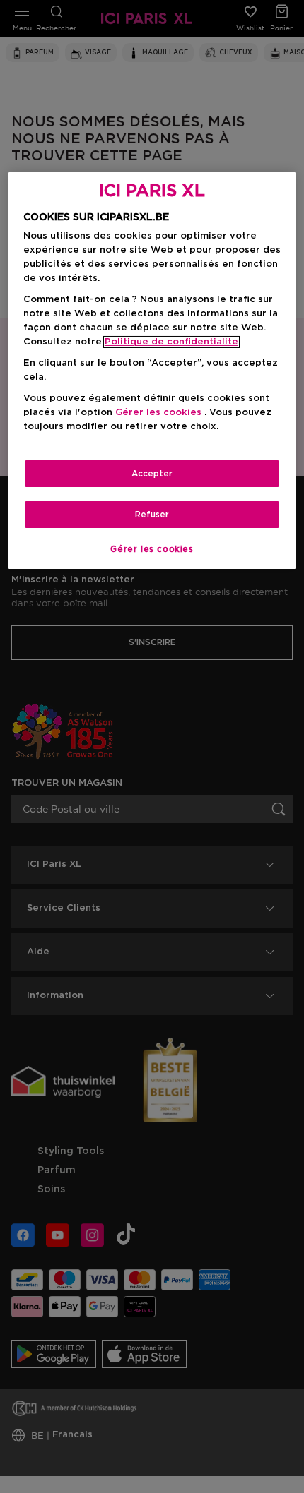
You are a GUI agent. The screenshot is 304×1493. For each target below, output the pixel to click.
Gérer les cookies (151, 549)
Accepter (152, 473)
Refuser (152, 514)
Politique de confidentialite (171, 342)
